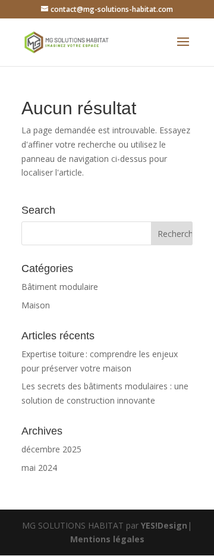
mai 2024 (39, 467)
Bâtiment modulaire (59, 286)
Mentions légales (107, 539)
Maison (35, 305)
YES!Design (164, 525)
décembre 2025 (51, 449)
